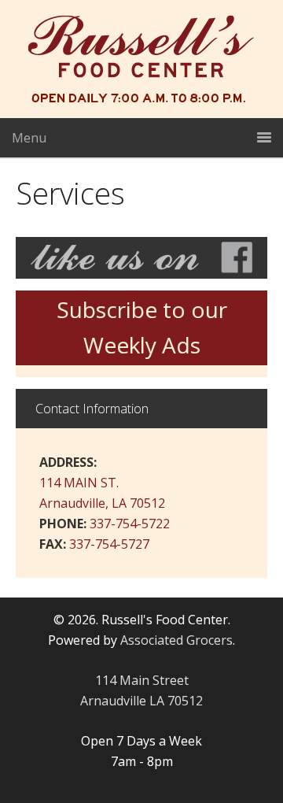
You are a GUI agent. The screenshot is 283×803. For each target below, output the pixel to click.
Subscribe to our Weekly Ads (142, 327)
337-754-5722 (130, 523)
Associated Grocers (176, 640)
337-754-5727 (109, 544)
